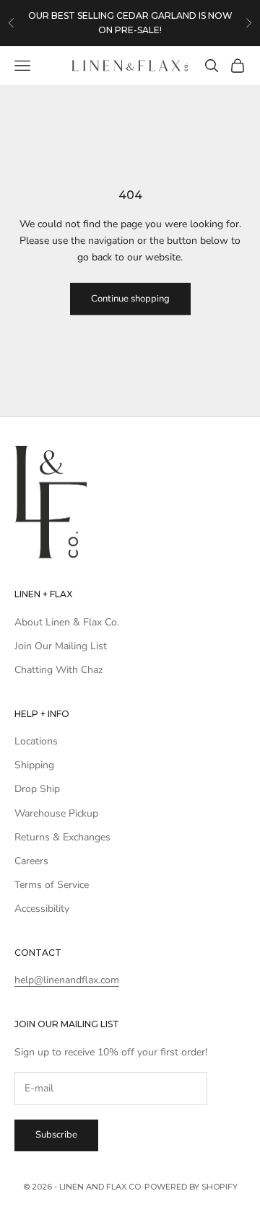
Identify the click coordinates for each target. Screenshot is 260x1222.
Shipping (34, 765)
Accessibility (41, 908)
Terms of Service (51, 885)
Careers (31, 861)
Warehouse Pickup (56, 813)
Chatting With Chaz (58, 670)
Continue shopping (130, 298)
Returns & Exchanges (62, 837)
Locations (36, 741)
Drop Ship (37, 789)
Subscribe (56, 1134)
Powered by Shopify (191, 1187)
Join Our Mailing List (60, 646)
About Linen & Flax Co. (66, 622)
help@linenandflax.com (66, 980)
